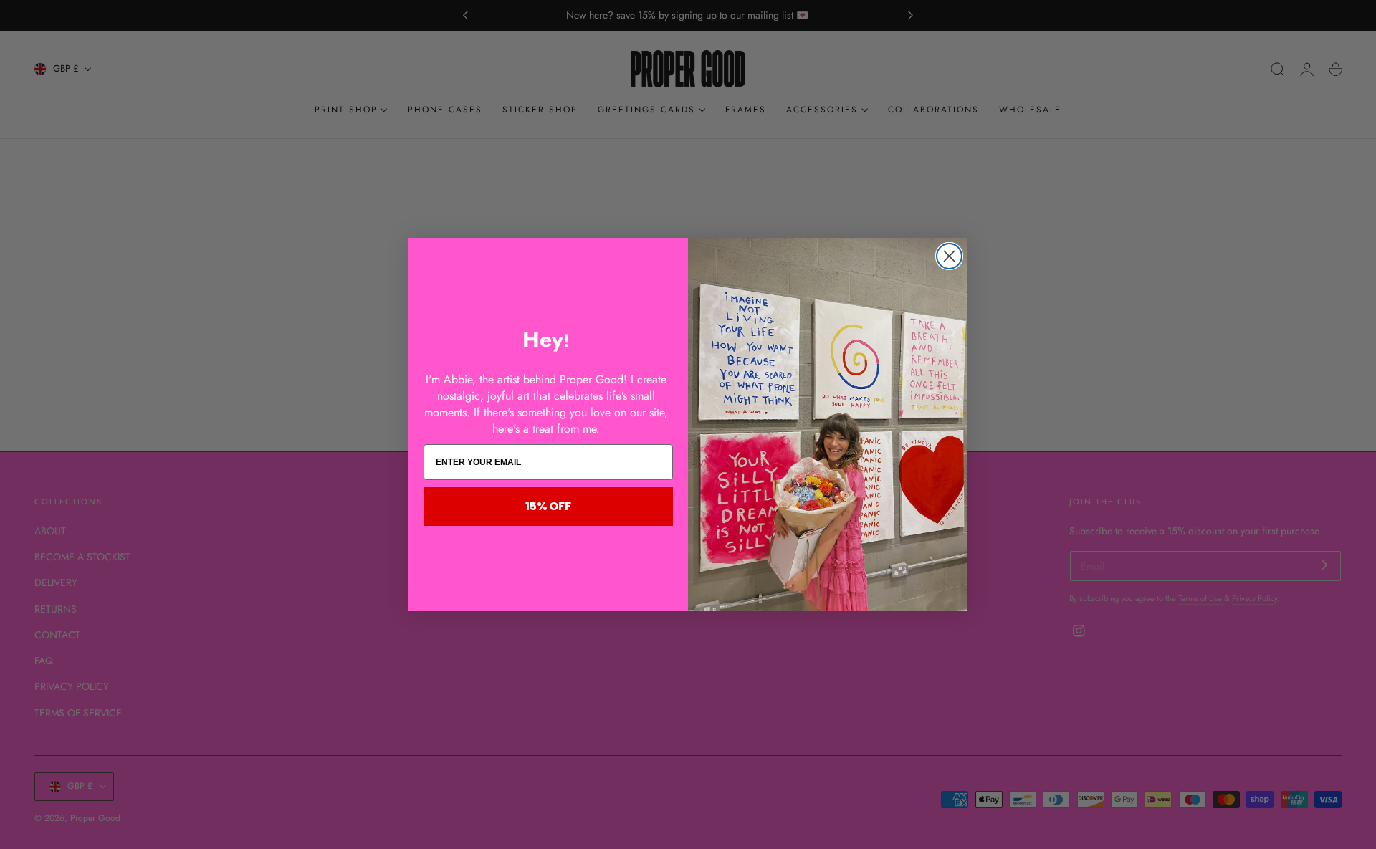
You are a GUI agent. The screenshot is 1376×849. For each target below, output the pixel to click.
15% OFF (548, 506)
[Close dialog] (949, 256)
